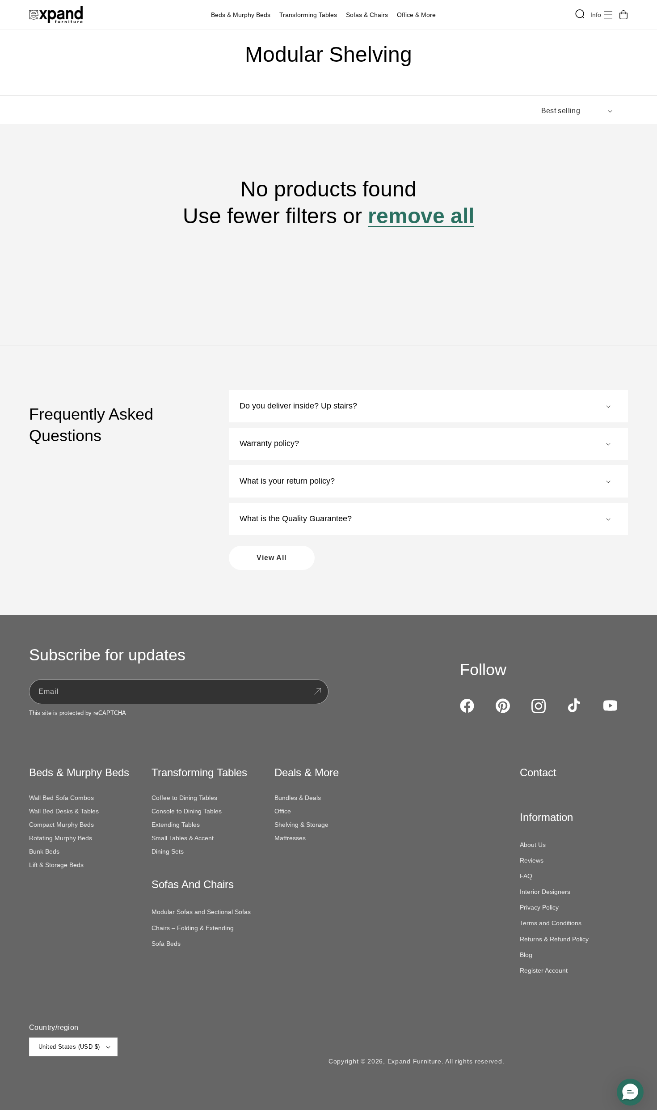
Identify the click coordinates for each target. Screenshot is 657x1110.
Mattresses (290, 838)
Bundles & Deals (297, 797)
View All (271, 557)
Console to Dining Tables (187, 811)
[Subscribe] (317, 691)
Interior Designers (545, 891)
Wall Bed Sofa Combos (61, 797)
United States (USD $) (69, 1046)
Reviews (531, 860)
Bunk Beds (44, 851)
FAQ (526, 876)
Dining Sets (168, 851)
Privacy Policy (539, 907)
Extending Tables (176, 824)
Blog (526, 954)
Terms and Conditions (550, 923)
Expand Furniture (414, 1061)
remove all (421, 216)
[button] (243, 15)
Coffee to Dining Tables (184, 797)
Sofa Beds (166, 943)
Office (282, 811)
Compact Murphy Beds (61, 824)
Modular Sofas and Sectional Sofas (201, 911)
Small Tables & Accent (183, 838)
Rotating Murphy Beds (60, 838)
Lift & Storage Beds (56, 864)
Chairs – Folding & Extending (193, 927)
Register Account (544, 970)
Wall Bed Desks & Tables (64, 811)
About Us (533, 844)
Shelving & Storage (301, 824)
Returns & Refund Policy (554, 939)
